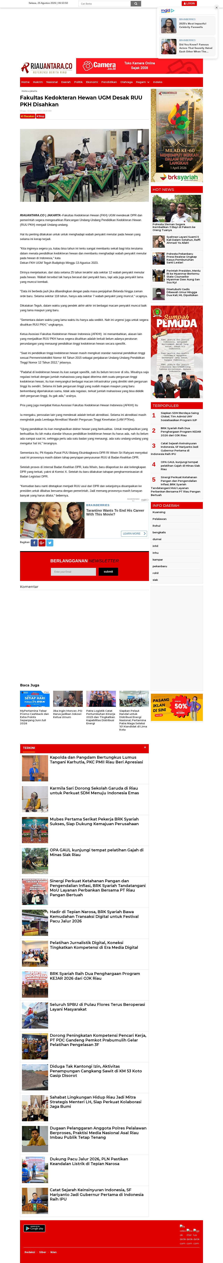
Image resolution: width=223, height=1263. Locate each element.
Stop (41, 116)
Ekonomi (92, 82)
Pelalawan (160, 519)
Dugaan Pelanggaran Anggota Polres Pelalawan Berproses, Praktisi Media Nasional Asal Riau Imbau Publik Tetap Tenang (98, 1133)
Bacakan (28, 116)
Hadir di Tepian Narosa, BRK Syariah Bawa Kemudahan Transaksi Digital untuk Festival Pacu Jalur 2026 (94, 916)
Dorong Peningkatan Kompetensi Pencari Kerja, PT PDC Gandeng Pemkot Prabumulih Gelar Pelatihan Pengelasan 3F (98, 1040)
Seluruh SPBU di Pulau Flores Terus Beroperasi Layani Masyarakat (97, 1006)
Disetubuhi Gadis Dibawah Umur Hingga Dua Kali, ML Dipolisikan (182, 292)
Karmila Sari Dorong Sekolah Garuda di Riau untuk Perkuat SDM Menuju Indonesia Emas (94, 790)
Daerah (66, 82)
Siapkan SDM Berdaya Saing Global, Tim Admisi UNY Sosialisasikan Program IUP (180, 416)
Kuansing (159, 512)
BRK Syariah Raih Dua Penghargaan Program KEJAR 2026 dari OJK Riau (95, 976)
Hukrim (38, 82)
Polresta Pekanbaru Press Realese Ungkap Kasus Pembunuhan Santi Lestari (182, 258)
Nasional (52, 82)
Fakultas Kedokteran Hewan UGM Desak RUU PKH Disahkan (81, 101)
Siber (42, 1252)
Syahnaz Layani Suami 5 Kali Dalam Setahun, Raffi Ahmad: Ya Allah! (183, 239)
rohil (156, 573)
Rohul (156, 525)
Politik (78, 82)
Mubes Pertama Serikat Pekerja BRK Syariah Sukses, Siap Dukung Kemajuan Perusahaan (94, 821)
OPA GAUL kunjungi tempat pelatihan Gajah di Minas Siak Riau (97, 852)
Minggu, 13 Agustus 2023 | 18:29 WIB (36, 111)
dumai (157, 539)
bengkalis (159, 532)
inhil (155, 546)
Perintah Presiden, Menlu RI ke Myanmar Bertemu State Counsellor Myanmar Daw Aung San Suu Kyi (184, 276)
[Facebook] (34, 542)
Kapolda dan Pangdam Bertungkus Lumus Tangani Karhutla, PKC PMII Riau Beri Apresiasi (96, 759)
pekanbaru (160, 566)
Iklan (53, 1252)
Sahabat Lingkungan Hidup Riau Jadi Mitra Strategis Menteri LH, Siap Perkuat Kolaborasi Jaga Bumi (95, 1102)
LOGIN (190, 3)
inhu (156, 552)
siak (155, 579)
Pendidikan (109, 82)
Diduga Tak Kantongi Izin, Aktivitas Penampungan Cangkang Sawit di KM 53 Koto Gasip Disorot (96, 1071)
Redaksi (30, 1252)
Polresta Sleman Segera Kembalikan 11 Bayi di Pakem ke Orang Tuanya (174, 227)
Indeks (157, 82)
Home (25, 82)
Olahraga (126, 82)
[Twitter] (49, 542)
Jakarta (33, 91)
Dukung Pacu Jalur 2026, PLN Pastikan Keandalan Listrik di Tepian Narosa (89, 1161)
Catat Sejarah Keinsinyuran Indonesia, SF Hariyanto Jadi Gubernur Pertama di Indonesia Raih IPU (97, 1195)
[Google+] (42, 542)
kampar (158, 559)
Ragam (141, 82)
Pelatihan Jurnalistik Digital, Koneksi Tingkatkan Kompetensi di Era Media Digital (94, 945)
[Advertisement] (111, 24)
